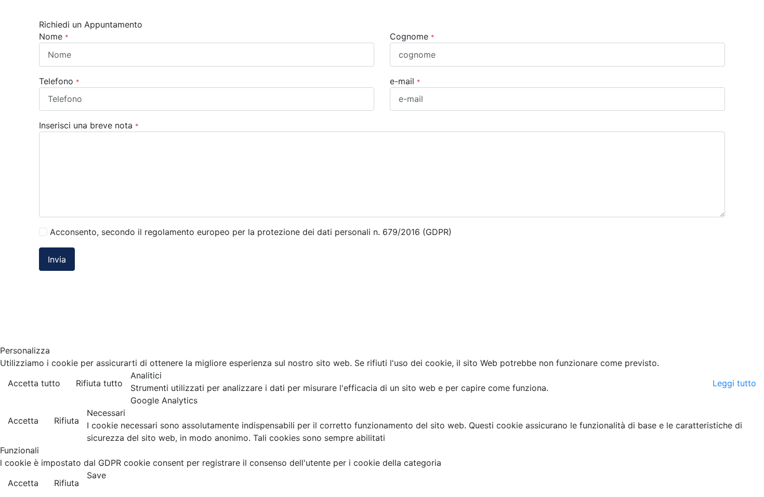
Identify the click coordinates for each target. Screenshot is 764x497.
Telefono (59, 81)
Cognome (412, 36)
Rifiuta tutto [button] (99, 383)
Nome (53, 36)
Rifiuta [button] (66, 420)
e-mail (405, 81)
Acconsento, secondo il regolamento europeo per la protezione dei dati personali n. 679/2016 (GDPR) (251, 232)
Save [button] (96, 475)
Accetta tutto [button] (34, 383)
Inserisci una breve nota (88, 125)
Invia (57, 259)
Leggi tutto (734, 383)
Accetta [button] (23, 420)
